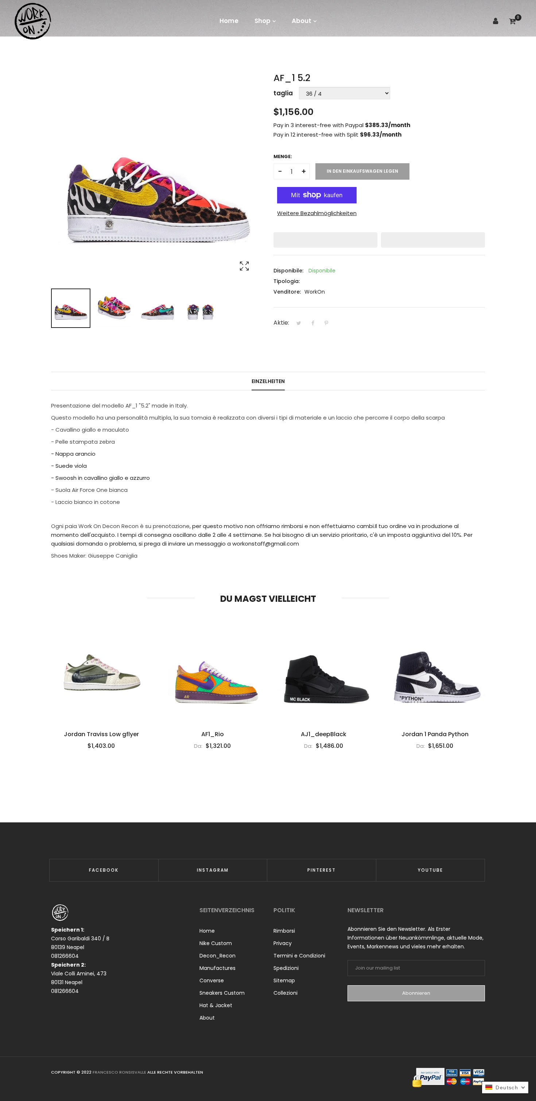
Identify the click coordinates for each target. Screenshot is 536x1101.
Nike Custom (215, 943)
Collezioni (285, 993)
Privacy (282, 943)
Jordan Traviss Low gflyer (101, 734)
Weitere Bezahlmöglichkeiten (317, 213)
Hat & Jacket (215, 1005)
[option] (70, 308)
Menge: (282, 156)
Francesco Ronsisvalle (120, 1072)
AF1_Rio (212, 734)
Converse (211, 980)
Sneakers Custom (222, 993)
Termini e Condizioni (299, 955)
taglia (283, 93)
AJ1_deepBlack (323, 734)
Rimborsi (284, 930)
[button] (325, 240)
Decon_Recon (217, 955)
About (207, 1017)
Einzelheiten (268, 381)
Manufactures (217, 968)
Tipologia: (286, 281)
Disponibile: (288, 270)
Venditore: (287, 291)
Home (207, 930)
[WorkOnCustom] (33, 21)
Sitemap (284, 980)
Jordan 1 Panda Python (435, 734)
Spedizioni (286, 968)
